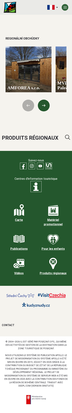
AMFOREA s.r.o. (23, 87)
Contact (8, 325)
